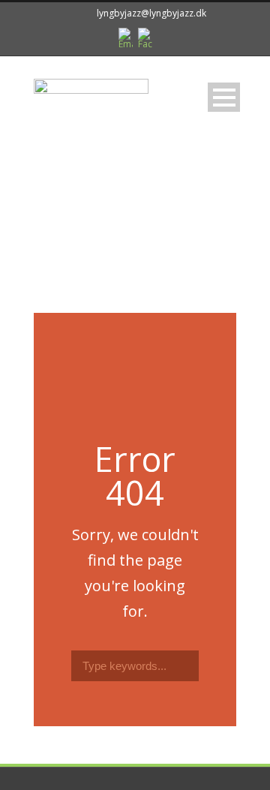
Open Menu (224, 97)
